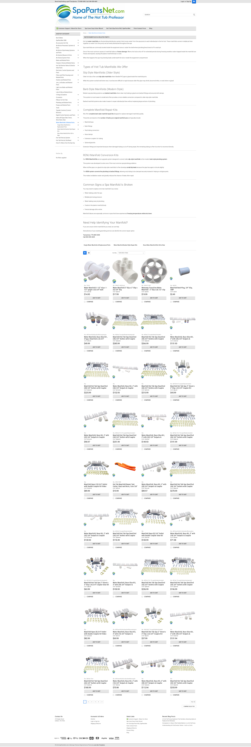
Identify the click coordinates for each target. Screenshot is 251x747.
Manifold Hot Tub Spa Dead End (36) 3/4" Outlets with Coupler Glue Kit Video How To (124, 339)
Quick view (96, 282)
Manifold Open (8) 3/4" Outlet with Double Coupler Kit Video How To (95, 634)
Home (84, 33)
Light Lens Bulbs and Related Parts (64, 88)
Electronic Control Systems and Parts (65, 71)
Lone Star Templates (99, 745)
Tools (57, 108)
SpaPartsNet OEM (61, 40)
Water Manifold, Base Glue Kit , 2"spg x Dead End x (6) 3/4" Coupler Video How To (96, 339)
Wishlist (93, 719)
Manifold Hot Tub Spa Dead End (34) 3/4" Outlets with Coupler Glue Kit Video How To (182, 486)
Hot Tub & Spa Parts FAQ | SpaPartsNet (118, 28)
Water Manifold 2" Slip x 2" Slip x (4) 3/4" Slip (125, 289)
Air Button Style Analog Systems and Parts (65, 51)
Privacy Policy (130, 730)
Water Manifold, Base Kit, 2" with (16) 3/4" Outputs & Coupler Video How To (125, 683)
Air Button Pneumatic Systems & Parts (65, 47)
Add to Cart (96, 298)
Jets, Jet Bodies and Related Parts (64, 84)
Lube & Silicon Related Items (64, 92)
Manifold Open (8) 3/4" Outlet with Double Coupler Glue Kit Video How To (153, 535)
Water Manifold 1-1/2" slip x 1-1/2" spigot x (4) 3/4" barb (95, 289)
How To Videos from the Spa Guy (65, 143)
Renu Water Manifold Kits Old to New (65, 134)
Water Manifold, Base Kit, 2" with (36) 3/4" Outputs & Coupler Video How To (125, 388)
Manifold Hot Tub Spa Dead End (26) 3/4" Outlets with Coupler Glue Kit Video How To (153, 388)
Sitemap (72, 745)
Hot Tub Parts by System (63, 138)
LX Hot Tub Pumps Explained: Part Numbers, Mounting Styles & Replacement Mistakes (179, 720)
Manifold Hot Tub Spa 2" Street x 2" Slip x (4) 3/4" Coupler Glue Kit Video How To (96, 585)
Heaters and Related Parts (63, 80)
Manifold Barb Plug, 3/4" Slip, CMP (181, 289)
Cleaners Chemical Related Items (65, 63)
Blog (150, 28)
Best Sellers (59, 38)
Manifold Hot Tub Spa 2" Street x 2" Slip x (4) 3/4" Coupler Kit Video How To (182, 388)
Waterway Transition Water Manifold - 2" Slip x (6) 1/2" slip (153, 289)
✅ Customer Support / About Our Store (68, 28)
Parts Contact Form (140, 28)
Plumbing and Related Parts (64, 102)
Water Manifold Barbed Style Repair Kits (66, 130)
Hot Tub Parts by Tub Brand (63, 140)
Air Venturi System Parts (63, 58)
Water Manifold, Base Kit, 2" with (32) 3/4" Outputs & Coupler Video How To (96, 535)
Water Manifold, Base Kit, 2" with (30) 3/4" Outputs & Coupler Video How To (154, 683)
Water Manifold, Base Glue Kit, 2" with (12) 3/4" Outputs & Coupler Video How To (124, 634)
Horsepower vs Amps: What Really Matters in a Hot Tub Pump (178, 723)
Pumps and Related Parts (63, 105)
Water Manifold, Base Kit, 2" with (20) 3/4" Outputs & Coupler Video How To (154, 486)
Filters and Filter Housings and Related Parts (64, 76)
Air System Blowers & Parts (64, 55)
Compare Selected (189, 706)
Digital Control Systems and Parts (65, 115)
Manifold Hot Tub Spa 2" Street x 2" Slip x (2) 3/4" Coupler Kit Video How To (154, 634)
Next (192, 702)
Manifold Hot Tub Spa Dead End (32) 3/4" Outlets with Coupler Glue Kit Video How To (182, 683)
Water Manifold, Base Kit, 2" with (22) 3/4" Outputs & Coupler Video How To (96, 437)
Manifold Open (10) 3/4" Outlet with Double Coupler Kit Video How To (95, 486)
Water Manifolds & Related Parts (65, 122)
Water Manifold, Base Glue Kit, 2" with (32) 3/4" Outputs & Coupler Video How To (153, 437)
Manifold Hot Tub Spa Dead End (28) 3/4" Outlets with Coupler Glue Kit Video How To (95, 388)
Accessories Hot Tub (62, 43)
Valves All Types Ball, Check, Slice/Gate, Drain (64, 119)
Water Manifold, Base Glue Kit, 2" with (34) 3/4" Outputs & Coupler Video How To (124, 585)
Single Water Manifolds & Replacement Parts (63, 126)
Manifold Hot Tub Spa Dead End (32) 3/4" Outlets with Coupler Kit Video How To (153, 585)
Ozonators (59, 97)
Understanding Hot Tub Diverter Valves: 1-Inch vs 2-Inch (177, 725)
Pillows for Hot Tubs (62, 100)
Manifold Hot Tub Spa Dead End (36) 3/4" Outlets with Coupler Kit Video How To (153, 339)
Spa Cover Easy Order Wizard (94, 28)
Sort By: (114, 253)
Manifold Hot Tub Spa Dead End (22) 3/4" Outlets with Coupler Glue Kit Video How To (95, 683)
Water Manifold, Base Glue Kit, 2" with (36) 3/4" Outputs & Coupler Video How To (181, 339)
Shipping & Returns (96, 723)
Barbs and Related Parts (63, 60)
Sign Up (188, 1)
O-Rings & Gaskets (61, 95)
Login (182, 1)
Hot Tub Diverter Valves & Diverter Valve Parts (65, 67)
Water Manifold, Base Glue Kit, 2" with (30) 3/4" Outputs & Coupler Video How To (181, 634)
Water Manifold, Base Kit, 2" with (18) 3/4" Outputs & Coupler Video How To (182, 535)
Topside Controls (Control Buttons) (63, 111)
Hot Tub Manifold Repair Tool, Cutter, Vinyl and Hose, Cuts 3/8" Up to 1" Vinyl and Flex (125, 486)
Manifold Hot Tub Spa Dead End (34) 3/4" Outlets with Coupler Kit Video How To (124, 437)
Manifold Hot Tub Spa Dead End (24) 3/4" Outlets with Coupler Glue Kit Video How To (182, 585)
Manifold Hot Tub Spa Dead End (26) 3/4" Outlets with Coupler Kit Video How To (182, 437)
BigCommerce (84, 745)
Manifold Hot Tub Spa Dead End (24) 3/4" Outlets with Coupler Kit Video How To (124, 535)
